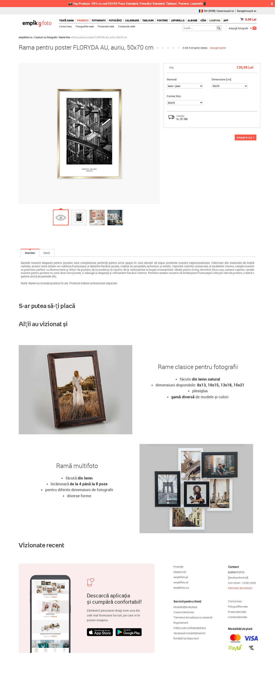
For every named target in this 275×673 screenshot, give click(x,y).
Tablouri (148, 20)
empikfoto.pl (181, 577)
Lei (250, 19)
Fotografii (99, 20)
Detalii (46, 252)
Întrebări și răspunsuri (186, 638)
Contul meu (65, 26)
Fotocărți (115, 20)
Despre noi (180, 571)
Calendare (132, 20)
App (225, 20)
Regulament (181, 622)
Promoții (83, 20)
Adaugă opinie (218, 47)
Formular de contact (240, 588)
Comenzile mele (126, 26)
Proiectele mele (106, 26)
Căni (203, 20)
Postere (162, 20)
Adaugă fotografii (238, 28)
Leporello (177, 20)
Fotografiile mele (85, 26)
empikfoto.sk (181, 582)
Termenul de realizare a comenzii (193, 617)
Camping (214, 20)
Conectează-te (225, 11)
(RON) (210, 11)
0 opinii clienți (199, 47)
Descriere (30, 252)
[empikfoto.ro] (37, 23)
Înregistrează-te (246, 11)
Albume (192, 20)
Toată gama (66, 20)
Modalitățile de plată (185, 607)
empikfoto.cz (181, 587)
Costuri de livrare (184, 612)
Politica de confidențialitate (190, 627)
